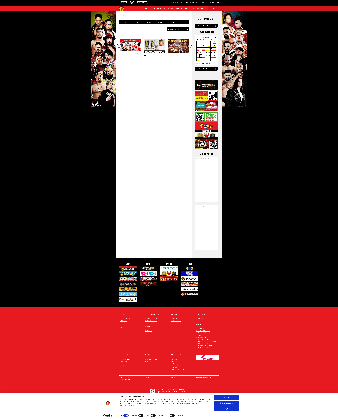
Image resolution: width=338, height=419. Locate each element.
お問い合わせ (174, 377)
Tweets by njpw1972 (202, 158)
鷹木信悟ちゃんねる (203, 343)
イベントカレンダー (202, 69)
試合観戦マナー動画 (152, 359)
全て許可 (226, 397)
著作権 (147, 377)
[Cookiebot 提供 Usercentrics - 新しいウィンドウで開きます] (108, 415)
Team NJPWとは (125, 359)
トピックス (124, 320)
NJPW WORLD (202, 328)
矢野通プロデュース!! (203, 337)
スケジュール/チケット (158, 8)
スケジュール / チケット (203, 26)
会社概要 (174, 359)
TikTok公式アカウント (204, 333)
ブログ (192, 3)
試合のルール (150, 361)
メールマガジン (210, 3)
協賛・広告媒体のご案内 (178, 369)
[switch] (140, 415)
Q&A (122, 365)
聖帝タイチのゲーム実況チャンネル (207, 341)
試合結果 (171, 8)
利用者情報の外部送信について (204, 377)
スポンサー (176, 3)
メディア (123, 323)
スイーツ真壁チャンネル (204, 339)
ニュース (146, 8)
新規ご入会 (124, 361)
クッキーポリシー (125, 379)
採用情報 (174, 367)
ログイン (123, 363)
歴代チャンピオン (176, 320)
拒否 (227, 409)
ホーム (122, 15)
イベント (123, 325)
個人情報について (125, 377)
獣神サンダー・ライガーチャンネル (207, 335)
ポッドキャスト (200, 3)
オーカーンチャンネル (203, 347)
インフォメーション (126, 318)
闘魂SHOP (200, 318)
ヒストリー (175, 361)
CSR (218, 3)
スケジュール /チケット (153, 318)
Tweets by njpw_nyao (202, 206)
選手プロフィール (181, 8)
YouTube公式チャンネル (204, 330)
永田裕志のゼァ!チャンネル (205, 345)
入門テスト (175, 365)
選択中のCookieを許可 (227, 403)
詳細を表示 (181, 415)
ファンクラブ (184, 3)
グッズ (123, 327)
